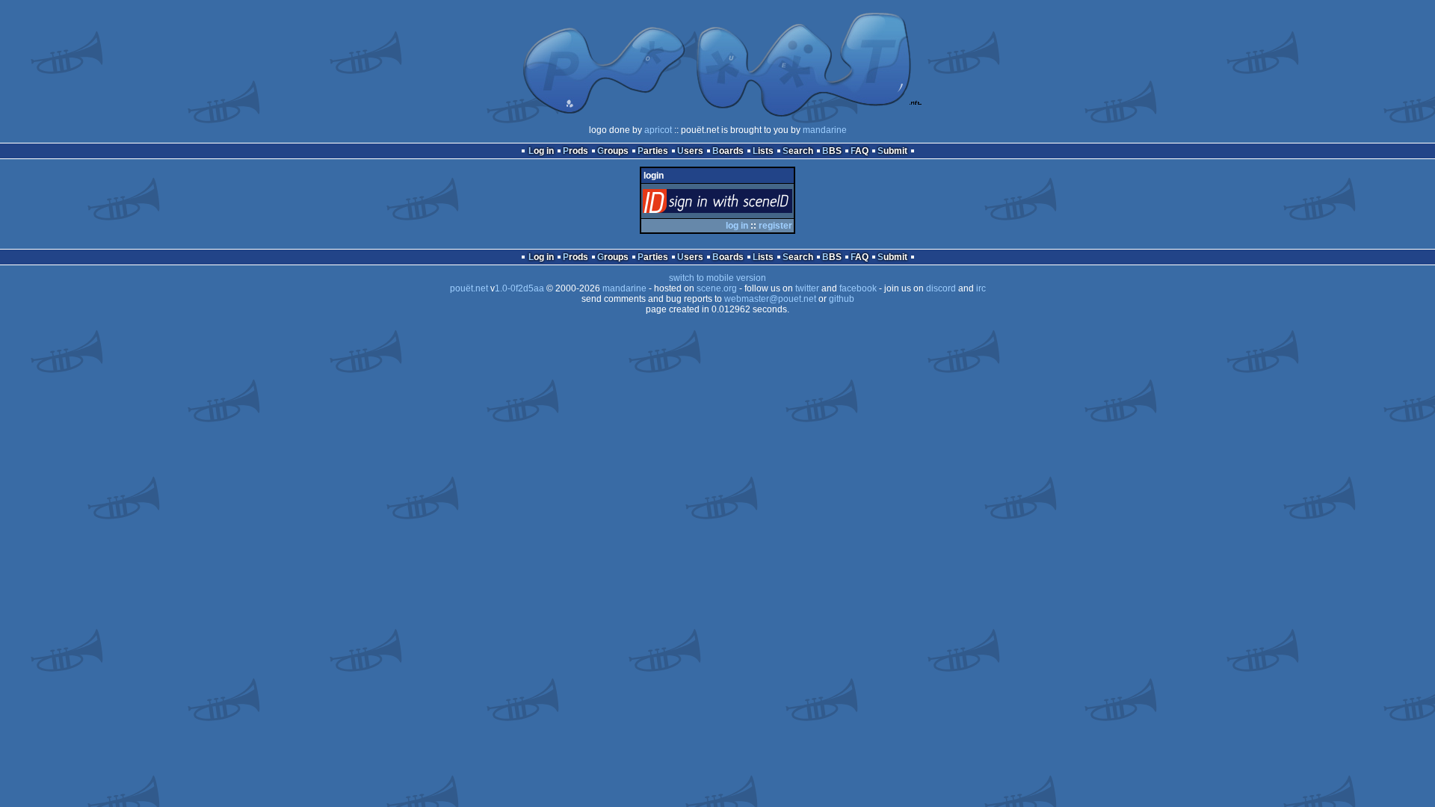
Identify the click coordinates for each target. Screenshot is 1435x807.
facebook (858, 288)
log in (737, 225)
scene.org (717, 288)
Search (798, 151)
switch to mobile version (717, 278)
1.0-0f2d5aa (519, 288)
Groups (613, 151)
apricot (658, 130)
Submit (892, 151)
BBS (832, 151)
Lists (763, 151)
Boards (728, 151)
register (775, 225)
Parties (653, 151)
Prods (575, 151)
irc (981, 288)
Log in (541, 151)
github (841, 299)
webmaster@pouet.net (770, 299)
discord (941, 288)
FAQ (859, 151)
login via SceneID (742, 204)
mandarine (825, 130)
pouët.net (469, 288)
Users (690, 151)
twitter (807, 288)
